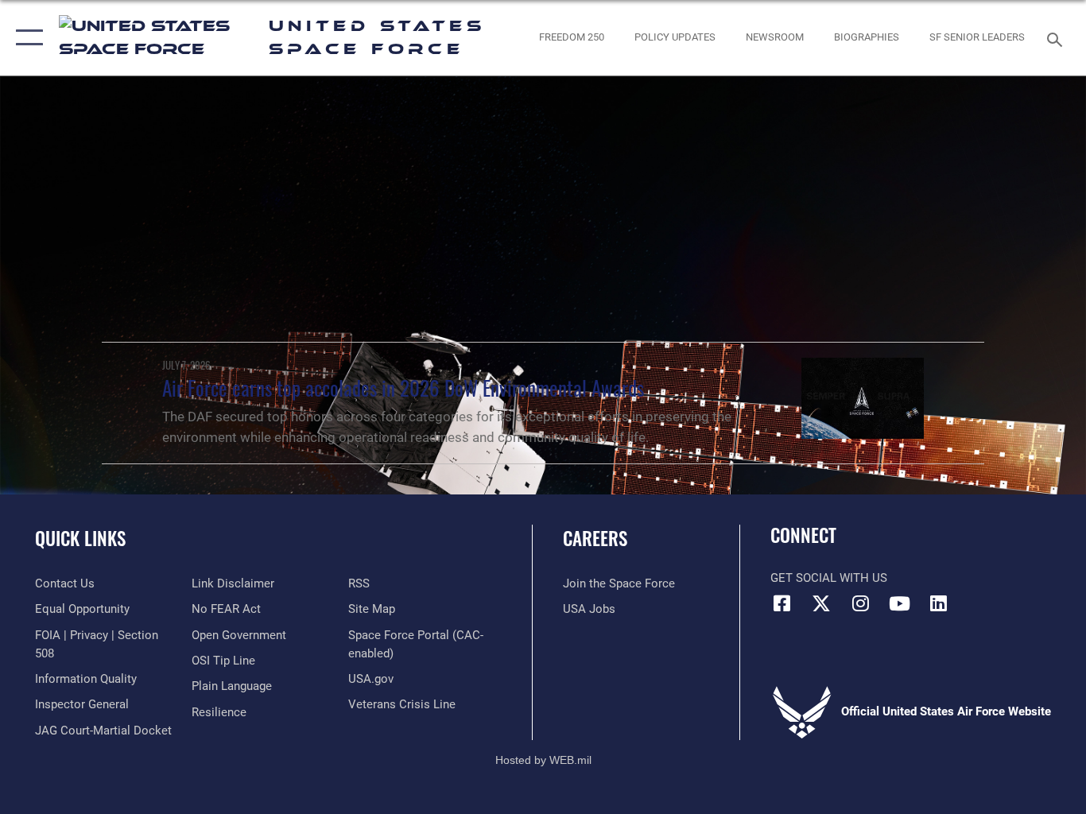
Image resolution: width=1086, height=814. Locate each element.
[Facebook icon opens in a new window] (782, 603)
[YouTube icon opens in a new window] (899, 603)
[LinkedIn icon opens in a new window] (938, 603)
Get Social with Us (828, 578)
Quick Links (80, 538)
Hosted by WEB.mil (543, 760)
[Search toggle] (1057, 38)
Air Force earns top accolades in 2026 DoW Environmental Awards (403, 387)
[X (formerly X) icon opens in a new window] (821, 603)
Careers (595, 538)
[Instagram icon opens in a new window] (860, 603)
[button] (26, 38)
